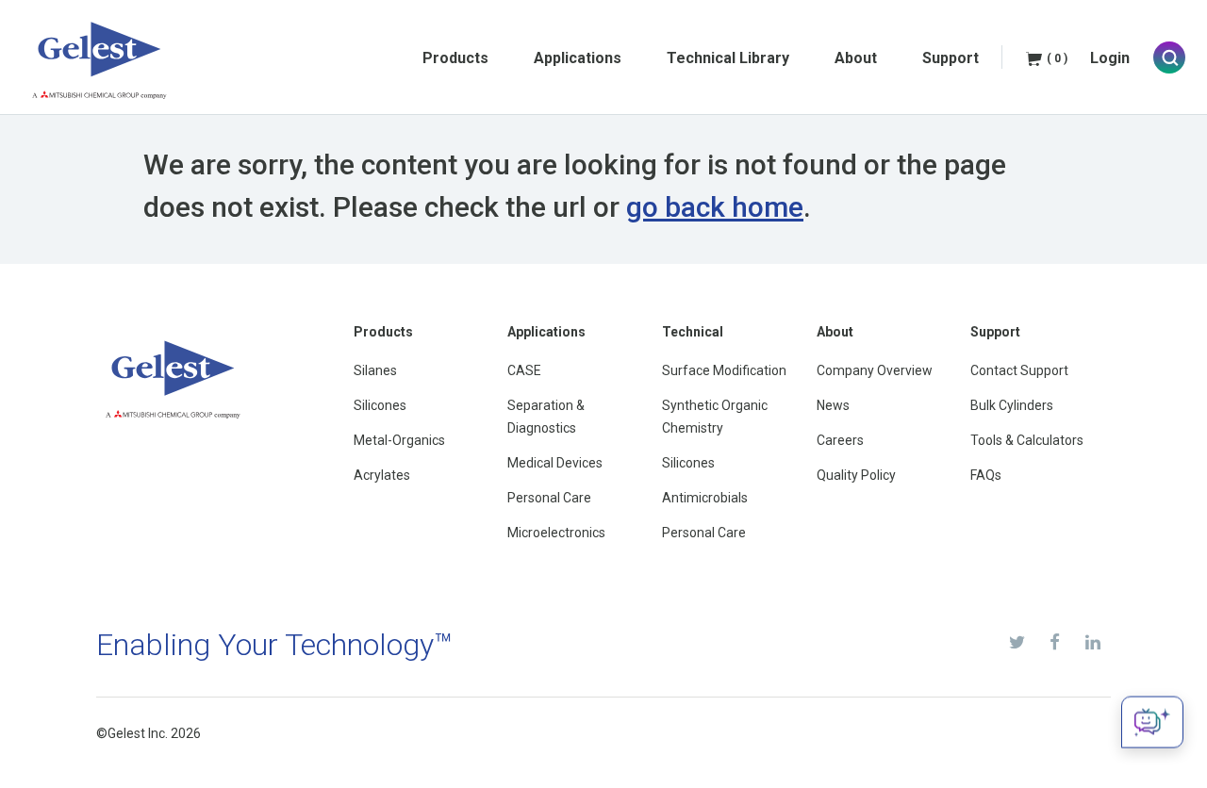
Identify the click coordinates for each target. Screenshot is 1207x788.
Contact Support (1019, 370)
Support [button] (950, 58)
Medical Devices (555, 462)
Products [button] (455, 58)
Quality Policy (856, 475)
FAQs (985, 475)
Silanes (375, 370)
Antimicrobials (705, 497)
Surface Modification (724, 370)
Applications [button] (577, 58)
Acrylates (382, 475)
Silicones (380, 405)
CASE (524, 370)
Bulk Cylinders (1011, 405)
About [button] (856, 58)
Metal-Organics (399, 440)
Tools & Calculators (1026, 440)
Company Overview (875, 370)
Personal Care (549, 497)
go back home (714, 206)
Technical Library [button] (728, 58)
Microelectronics (556, 532)
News (833, 405)
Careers (840, 440)
